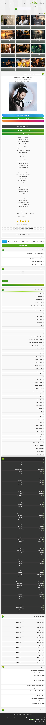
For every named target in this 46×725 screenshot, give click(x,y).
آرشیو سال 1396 (40, 652)
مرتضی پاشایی (19, 583)
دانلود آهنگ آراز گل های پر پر (38, 695)
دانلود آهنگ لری (40, 431)
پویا (21, 502)
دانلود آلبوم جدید (40, 296)
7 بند (21, 462)
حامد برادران (20, 506)
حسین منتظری (19, 515)
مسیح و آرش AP (40, 587)
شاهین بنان (20, 541)
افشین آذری (41, 478)
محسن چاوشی (19, 574)
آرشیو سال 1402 (40, 660)
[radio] (28, 221)
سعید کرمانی (41, 537)
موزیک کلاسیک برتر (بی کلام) (38, 442)
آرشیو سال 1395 (18, 650)
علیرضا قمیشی (40, 557)
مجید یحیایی (20, 572)
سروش (42, 535)
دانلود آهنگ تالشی (39, 434)
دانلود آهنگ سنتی (40, 325)
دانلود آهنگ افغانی (39, 439)
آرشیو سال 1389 (18, 642)
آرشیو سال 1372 (40, 622)
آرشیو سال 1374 (40, 625)
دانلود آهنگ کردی (40, 419)
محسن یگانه (20, 576)
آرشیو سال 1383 (18, 635)
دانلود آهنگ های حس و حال (38, 376)
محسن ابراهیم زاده (40, 574)
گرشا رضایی (20, 563)
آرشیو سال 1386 (40, 640)
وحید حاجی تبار (19, 609)
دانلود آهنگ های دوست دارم (38, 391)
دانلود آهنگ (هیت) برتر (39, 302)
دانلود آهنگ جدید (25, 4)
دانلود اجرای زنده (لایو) (39, 331)
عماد (42, 559)
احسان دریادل (40, 471)
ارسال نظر (5, 281)
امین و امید (41, 493)
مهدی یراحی (20, 594)
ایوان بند (41, 495)
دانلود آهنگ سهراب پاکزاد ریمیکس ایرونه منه (35, 706)
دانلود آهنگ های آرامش (39, 388)
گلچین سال (9, 4)
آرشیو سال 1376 (40, 627)
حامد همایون (41, 511)
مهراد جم (20, 596)
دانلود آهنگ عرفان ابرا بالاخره (38, 683)
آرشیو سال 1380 (40, 632)
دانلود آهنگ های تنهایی (39, 382)
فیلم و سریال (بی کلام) (39, 448)
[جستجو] (16, 9)
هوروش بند (41, 609)
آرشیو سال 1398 (40, 655)
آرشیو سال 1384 (40, 637)
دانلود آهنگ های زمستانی (38, 362)
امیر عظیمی (20, 486)
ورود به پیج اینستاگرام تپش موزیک (22, 120)
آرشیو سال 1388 (40, 642)
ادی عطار (41, 476)
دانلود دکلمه (41, 313)
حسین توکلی (41, 515)
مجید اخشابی (41, 570)
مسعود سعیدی (40, 585)
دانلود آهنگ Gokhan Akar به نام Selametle (35, 253)
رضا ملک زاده (41, 528)
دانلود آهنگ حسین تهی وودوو (38, 678)
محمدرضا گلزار (41, 581)
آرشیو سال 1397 (18, 652)
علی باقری (41, 548)
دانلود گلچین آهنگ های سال (38, 308)
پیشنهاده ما (14, 4)
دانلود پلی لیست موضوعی (38, 333)
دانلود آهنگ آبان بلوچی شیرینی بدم (37, 670)
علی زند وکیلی (40, 550)
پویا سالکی (20, 504)
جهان (42, 506)
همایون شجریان (19, 607)
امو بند (20, 478)
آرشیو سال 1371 (18, 620)
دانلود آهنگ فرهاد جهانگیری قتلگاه (37, 703)
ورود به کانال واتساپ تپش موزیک (22, 118)
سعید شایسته (19, 535)
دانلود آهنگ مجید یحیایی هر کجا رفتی (37, 690)
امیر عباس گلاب (40, 486)
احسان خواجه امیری (18, 469)
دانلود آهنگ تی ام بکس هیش (38, 701)
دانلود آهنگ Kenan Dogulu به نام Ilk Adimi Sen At (34, 256)
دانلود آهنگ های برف (39, 368)
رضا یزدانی (20, 528)
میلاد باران (41, 600)
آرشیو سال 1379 (18, 630)
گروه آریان (41, 565)
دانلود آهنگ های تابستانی (38, 356)
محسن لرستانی (40, 576)
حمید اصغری (41, 517)
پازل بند (41, 502)
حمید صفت (41, 519)
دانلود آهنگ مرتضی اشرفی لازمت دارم (37, 688)
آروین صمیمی (41, 467)
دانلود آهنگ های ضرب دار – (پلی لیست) (36, 336)
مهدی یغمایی (41, 596)
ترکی (27, 228)
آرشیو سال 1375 (18, 625)
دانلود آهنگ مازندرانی (39, 425)
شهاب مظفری (41, 546)
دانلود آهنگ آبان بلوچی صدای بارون (37, 698)
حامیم (21, 511)
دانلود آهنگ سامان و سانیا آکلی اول (36, 259)
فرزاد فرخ (41, 561)
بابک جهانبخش (19, 495)
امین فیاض (20, 491)
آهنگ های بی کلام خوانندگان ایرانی (37, 445)
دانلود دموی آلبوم (40, 322)
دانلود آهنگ (29, 77)
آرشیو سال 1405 (18, 662)
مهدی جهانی (19, 592)
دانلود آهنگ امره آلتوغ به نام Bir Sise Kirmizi (35, 264)
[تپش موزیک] (36, 4)
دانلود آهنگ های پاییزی (39, 359)
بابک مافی (41, 497)
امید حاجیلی (20, 480)
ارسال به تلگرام (4, 241)
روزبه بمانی (20, 530)
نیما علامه (20, 605)
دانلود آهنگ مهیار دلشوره (39, 675)
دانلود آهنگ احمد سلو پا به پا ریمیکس (37, 693)
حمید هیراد (41, 522)
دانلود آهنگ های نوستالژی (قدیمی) (37, 305)
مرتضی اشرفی (40, 583)
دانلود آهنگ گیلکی (39, 422)
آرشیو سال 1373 (18, 622)
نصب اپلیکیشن (30, 714)
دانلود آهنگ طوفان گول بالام (37, 261)
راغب (42, 524)
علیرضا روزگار (19, 552)
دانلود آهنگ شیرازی (39, 428)
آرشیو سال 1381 (18, 632)
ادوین (21, 473)
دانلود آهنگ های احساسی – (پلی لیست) (36, 342)
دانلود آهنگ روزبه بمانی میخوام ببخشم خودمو (35, 685)
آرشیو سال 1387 (18, 640)
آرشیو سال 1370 (40, 620)
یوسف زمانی (20, 611)
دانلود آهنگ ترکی (40, 417)
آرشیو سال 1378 (40, 630)
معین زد (20, 590)
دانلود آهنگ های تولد (39, 402)
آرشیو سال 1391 (18, 645)
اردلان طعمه (20, 476)
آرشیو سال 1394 (40, 650)
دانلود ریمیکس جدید (39, 299)
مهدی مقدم (41, 594)
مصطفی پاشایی (19, 587)
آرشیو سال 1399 (18, 655)
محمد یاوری (20, 579)
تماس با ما (19, 714)
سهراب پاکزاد (19, 537)
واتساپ (35, 723)
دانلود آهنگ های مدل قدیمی (38, 394)
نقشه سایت (24, 714)
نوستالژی (19, 4)
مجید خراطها (20, 570)
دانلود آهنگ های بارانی (39, 365)
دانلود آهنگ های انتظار (39, 374)
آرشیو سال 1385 (18, 637)
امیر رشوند (20, 484)
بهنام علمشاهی (19, 500)
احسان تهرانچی (40, 469)
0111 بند (42, 462)
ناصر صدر (41, 603)
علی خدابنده (20, 548)
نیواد (42, 607)
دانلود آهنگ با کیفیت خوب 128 (22, 134)
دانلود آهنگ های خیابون (39, 396)
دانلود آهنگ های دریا (39, 371)
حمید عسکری (19, 519)
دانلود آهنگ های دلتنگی (39, 379)
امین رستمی (41, 491)
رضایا (42, 530)
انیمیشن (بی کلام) (40, 451)
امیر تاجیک (41, 484)
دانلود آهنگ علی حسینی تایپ (38, 680)
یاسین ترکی (41, 611)
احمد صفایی (41, 473)
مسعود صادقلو (19, 585)
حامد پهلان (41, 508)
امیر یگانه (20, 489)
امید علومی (20, 482)
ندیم (21, 603)
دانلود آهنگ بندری (40, 411)
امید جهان (41, 480)
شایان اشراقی (40, 544)
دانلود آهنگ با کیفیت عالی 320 (22, 130)
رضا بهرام (41, 526)
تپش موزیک (31, 228)
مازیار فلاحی (20, 565)
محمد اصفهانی (40, 579)
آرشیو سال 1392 (40, 647)
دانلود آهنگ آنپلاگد (39, 319)
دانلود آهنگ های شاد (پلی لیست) (37, 348)
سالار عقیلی (41, 533)
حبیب (42, 513)
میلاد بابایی (20, 598)
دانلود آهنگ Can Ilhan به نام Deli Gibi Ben (33, 74)
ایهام (21, 493)
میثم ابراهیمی (40, 598)
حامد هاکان (20, 508)
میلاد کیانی (20, 600)
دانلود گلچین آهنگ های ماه (38, 310)
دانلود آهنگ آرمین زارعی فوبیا (38, 673)
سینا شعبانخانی (40, 541)
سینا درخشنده (19, 539)
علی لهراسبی (41, 552)
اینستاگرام (40, 723)
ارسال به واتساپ (22, 245)
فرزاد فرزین (20, 561)
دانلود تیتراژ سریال (40, 328)
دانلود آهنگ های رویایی (39, 385)
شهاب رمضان (19, 544)
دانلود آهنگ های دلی (39, 316)
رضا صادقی (20, 526)
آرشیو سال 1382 (40, 635)
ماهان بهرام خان (19, 568)
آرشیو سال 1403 (18, 660)
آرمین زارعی (41, 465)
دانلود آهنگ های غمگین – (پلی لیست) (36, 345)
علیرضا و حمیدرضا (19, 557)
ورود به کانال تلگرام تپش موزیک (22, 115)
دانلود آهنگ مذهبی (39, 405)
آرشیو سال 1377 (18, 627)
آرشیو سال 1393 (18, 647)
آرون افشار (20, 465)
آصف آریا (20, 467)
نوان (42, 605)
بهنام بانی (20, 497)
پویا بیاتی (41, 504)
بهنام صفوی (41, 500)
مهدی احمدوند (40, 592)
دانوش (20, 522)
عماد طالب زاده (19, 559)
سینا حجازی (41, 539)
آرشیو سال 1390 (40, 645)
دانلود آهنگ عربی (40, 437)
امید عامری (41, 482)
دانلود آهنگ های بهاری (39, 353)
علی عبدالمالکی (19, 550)
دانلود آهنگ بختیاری (39, 414)
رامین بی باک (19, 524)
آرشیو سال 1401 (18, 657)
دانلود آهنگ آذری (40, 408)
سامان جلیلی (20, 533)
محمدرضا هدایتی (19, 581)
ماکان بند (41, 568)
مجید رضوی (41, 572)
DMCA (15, 714)
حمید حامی (20, 517)
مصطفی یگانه (40, 590)
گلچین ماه (4, 4)
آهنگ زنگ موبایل (40, 454)
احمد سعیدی (19, 471)
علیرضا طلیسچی (40, 554)
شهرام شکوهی (19, 546)
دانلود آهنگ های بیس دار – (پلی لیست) (36, 339)
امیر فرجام (41, 489)
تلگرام (43, 723)
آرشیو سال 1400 (40, 657)
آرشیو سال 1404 (40, 662)
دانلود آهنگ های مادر (39, 399)
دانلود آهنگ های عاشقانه (38, 351)
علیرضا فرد (20, 554)
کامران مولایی (41, 563)
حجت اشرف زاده (19, 513)
